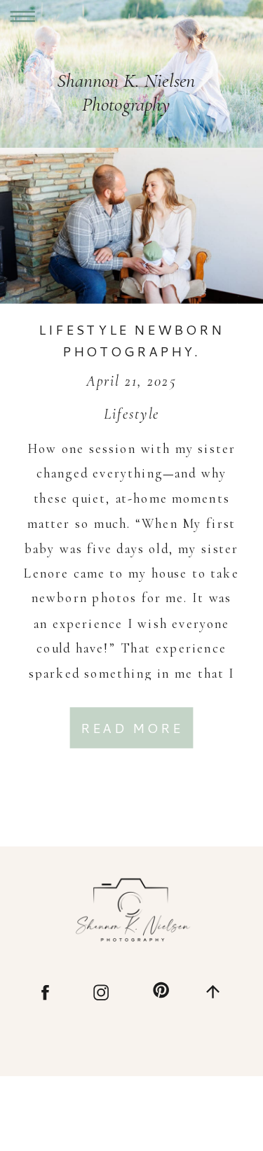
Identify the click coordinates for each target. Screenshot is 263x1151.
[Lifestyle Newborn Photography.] (131, 226)
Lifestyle (132, 414)
